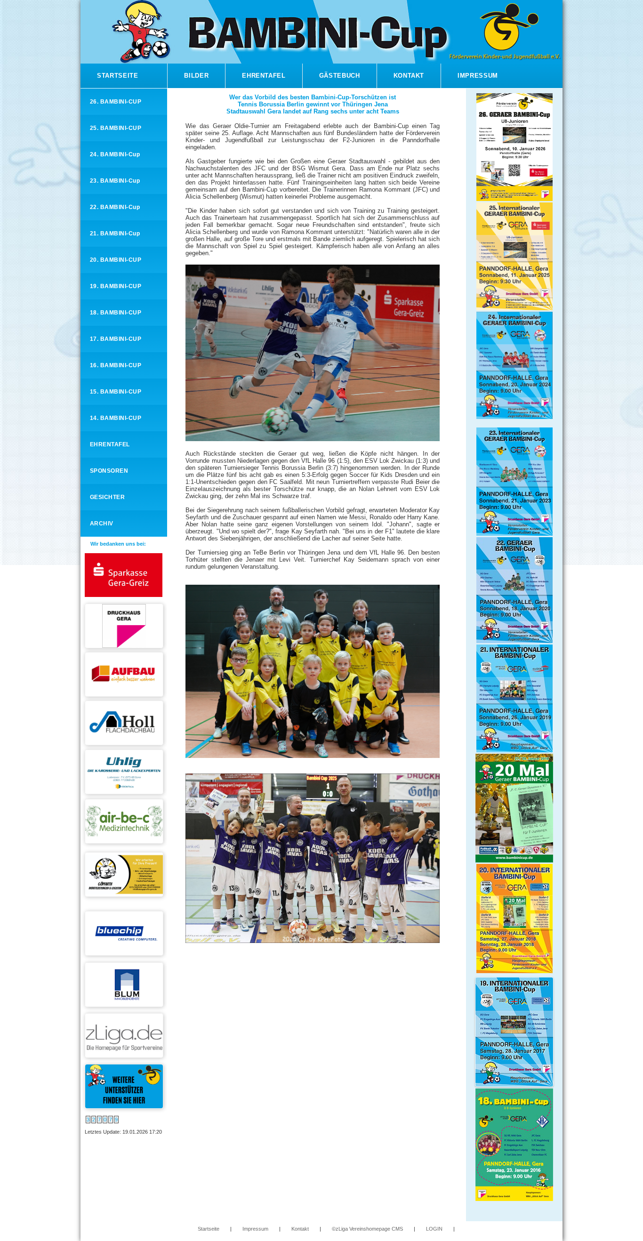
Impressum (478, 75)
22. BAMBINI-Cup (115, 207)
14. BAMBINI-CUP (115, 418)
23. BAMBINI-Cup (115, 180)
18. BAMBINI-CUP (115, 312)
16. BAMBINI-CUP (115, 365)
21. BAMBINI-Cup (115, 233)
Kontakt (409, 75)
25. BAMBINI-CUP (115, 128)
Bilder (196, 75)
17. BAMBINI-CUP (115, 339)
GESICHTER (107, 497)
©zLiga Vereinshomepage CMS (367, 1229)
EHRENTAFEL (110, 444)
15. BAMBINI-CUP (115, 391)
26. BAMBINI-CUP (115, 101)
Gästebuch (339, 75)
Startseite (117, 75)
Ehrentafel (264, 75)
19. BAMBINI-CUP (115, 286)
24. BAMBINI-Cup (115, 154)
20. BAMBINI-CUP (115, 260)
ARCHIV (101, 523)
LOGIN (434, 1229)
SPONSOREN (109, 470)
